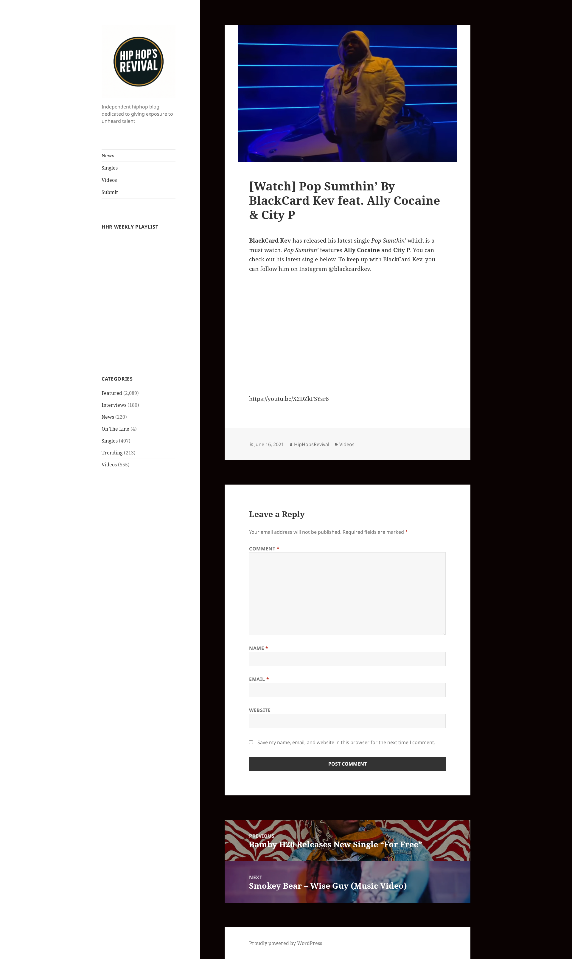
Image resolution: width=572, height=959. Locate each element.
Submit (110, 192)
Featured (112, 393)
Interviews (114, 405)
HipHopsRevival (311, 444)
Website (260, 710)
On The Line (115, 429)
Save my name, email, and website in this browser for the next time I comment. (346, 742)
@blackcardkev (349, 269)
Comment (264, 548)
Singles (110, 168)
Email (259, 679)
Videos (109, 180)
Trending (112, 452)
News (108, 155)
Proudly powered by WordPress (285, 943)
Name (258, 648)
